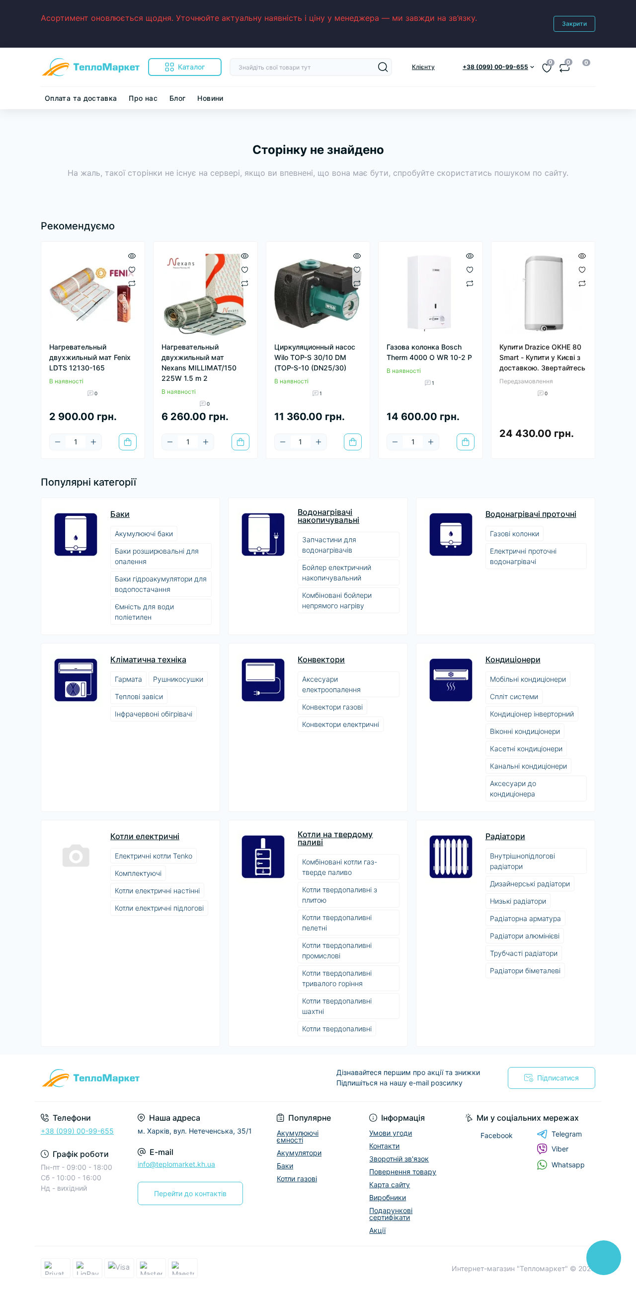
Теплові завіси (139, 696)
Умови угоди (390, 1133)
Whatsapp (568, 1164)
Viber (560, 1149)
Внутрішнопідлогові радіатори (522, 861)
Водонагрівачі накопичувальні (328, 516)
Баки (120, 514)
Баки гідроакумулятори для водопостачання (161, 583)
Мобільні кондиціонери (528, 679)
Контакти (384, 1146)
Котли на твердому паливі (335, 838)
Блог (177, 98)
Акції (377, 1230)
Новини (210, 98)
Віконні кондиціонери (525, 731)
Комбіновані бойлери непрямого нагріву (337, 600)
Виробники (387, 1197)
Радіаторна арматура (525, 918)
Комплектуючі (138, 873)
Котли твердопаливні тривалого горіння (337, 978)
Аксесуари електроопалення (331, 684)
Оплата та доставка (81, 98)
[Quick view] (132, 255)
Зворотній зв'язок (399, 1158)
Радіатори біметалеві (525, 970)
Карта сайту (389, 1184)
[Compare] (132, 283)
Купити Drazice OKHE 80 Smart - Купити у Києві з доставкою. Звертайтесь (542, 357)
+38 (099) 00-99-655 (77, 1131)
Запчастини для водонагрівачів (329, 544)
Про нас (143, 98)
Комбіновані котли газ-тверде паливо (339, 867)
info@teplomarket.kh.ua (176, 1164)
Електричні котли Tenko (153, 856)
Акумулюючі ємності (297, 1136)
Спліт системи (514, 696)
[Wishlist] (132, 269)
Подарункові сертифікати (390, 1213)
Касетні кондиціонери (526, 748)
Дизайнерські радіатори (530, 883)
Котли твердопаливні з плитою (339, 894)
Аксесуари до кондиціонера (513, 788)
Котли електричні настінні (157, 890)
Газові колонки (514, 533)
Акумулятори (299, 1152)
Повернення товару (402, 1171)
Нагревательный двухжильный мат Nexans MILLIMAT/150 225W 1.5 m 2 (199, 362)
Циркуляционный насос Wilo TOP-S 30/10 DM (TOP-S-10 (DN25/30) (314, 357)
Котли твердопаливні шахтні (337, 1006)
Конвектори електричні (340, 724)
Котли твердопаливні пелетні (337, 922)
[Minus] (58, 442)
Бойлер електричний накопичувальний (336, 572)
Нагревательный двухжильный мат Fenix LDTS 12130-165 (90, 357)
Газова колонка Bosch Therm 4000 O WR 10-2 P (429, 352)
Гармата (128, 679)
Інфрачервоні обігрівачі (153, 714)
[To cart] (128, 441)
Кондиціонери (513, 659)
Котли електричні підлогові (159, 908)
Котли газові (297, 1178)
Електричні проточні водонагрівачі (523, 556)
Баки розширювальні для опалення (157, 556)
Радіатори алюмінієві (524, 936)
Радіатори (505, 836)
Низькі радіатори (518, 901)
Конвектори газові (332, 707)
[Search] (383, 67)
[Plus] (93, 442)
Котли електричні (144, 836)
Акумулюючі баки (144, 533)
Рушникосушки (178, 679)
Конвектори (321, 659)
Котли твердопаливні (337, 1028)
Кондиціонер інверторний (532, 714)
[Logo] (90, 67)
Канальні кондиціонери (528, 766)
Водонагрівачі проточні (530, 514)
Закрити (574, 23)
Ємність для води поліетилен (144, 611)
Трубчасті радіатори (523, 953)
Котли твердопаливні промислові (337, 950)
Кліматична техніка (148, 659)
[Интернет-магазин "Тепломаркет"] (176, 1078)
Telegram (567, 1134)
